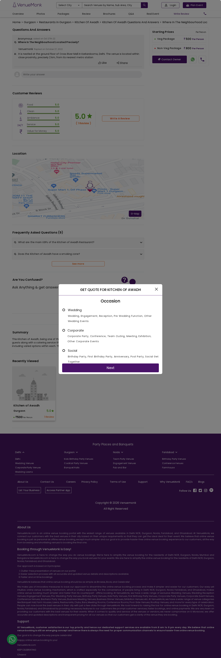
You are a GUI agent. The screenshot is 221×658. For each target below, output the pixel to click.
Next (110, 367)
